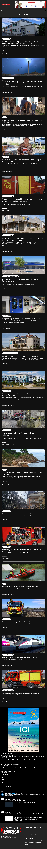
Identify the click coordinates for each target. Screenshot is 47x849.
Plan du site (31, 840)
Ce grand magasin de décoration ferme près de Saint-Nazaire (22, 280)
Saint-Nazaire (5, 774)
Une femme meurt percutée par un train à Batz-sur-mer (19, 657)
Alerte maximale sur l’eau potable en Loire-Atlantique (21, 434)
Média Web (4, 772)
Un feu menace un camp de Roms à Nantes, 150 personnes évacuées (23, 622)
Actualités (9, 38)
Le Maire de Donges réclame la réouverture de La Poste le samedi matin (22, 239)
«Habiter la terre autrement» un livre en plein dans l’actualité (22, 160)
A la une (4, 38)
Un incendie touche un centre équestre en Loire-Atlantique (23, 121)
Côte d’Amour (5, 776)
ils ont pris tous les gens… (7, 765)
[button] (1, 10)
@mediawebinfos (15, 799)
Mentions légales (38, 842)
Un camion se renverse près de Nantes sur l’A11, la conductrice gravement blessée (21, 550)
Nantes (3, 777)
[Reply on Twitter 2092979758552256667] (5, 809)
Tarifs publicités (5, 788)
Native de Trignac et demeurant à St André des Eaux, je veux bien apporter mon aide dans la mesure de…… (22, 767)
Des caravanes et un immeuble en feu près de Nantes (18, 514)
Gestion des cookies (39, 840)
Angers (3, 779)
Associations (27, 834)
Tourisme (8, 390)
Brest (3, 782)
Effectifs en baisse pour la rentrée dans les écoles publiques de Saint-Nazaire (20, 42)
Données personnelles (29, 842)
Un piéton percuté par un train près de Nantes (22, 318)
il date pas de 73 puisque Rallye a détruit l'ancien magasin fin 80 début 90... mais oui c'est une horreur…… (22, 759)
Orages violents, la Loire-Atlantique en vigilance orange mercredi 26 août (23, 82)
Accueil (26, 840)
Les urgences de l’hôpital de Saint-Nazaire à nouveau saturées (21, 394)
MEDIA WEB (7, 799)
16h (19, 799)
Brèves (8, 511)
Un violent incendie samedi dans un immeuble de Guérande (20, 693)
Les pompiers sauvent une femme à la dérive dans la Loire (20, 586)
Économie (9, 276)
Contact (26, 844)
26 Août (20, 812)
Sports (36, 834)
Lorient (3, 781)
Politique (8, 353)
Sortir (8, 156)
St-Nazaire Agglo (10, 77)
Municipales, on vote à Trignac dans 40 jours (21, 356)
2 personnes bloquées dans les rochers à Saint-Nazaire (22, 473)
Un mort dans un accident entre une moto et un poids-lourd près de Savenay (22, 200)
